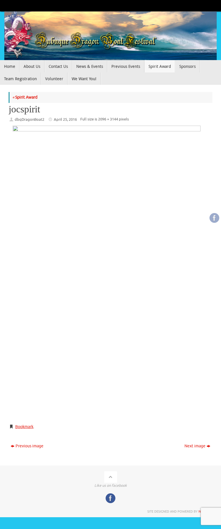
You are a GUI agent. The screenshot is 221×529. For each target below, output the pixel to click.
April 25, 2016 (65, 119)
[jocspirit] (110, 272)
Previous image (29, 446)
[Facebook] (214, 218)
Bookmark (24, 426)
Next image (194, 446)
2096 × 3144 (108, 119)
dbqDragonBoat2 (29, 119)
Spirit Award (24, 97)
